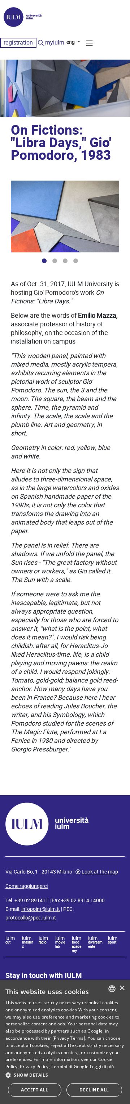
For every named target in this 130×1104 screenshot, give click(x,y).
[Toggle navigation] (89, 44)
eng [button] (71, 42)
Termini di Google (69, 1066)
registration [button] (18, 42)
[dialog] (65, 1042)
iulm (10, 940)
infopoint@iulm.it (40, 909)
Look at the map (100, 871)
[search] (41, 43)
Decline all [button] (94, 1090)
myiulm (54, 42)
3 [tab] (65, 260)
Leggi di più (102, 1066)
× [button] (122, 988)
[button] (65, 1075)
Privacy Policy (34, 1066)
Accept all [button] (34, 1090)
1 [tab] (44, 260)
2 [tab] (54, 260)
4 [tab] (75, 260)
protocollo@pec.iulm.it (30, 917)
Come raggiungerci (26, 886)
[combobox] (112, 988)
